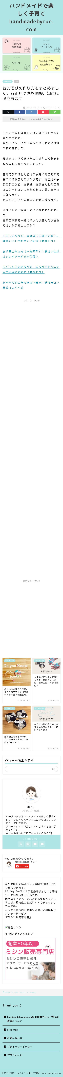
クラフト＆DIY (20, 992)
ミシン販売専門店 (18, 917)
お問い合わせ (14, 1038)
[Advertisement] (31, 440)
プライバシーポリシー (19, 1046)
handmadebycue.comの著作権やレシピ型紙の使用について (33, 1019)
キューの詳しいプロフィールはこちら (27, 833)
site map (12, 1029)
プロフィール (14, 1055)
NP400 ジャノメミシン (19, 933)
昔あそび (7, 81)
